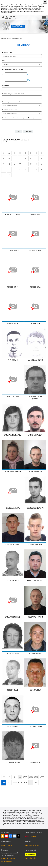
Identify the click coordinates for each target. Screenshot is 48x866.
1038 (25, 782)
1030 (25, 777)
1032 (36, 777)
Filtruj (18, 131)
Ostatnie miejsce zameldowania (13, 94)
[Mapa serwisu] (6, 17)
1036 (15, 782)
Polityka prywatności (7, 861)
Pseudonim (5, 86)
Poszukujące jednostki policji (12, 102)
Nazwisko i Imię (7, 53)
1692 (36, 782)
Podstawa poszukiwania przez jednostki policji (18, 118)
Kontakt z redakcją (6, 845)
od (3, 74)
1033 (42, 777)
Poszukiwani (17, 39)
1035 (9, 782)
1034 (4, 782)
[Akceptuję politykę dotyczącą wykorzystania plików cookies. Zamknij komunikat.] (45, 2)
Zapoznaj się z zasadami (8, 858)
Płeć (3, 61)
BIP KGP (33, 836)
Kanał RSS (2, 836)
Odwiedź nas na (6, 836)
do (3, 80)
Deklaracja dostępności (32, 845)
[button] (44, 17)
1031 (31, 777)
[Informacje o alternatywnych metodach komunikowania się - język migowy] (10, 17)
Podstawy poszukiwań (9, 110)
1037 (20, 782)
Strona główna (6, 39)
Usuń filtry (27, 131)
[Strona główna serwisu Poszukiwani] (3, 17)
